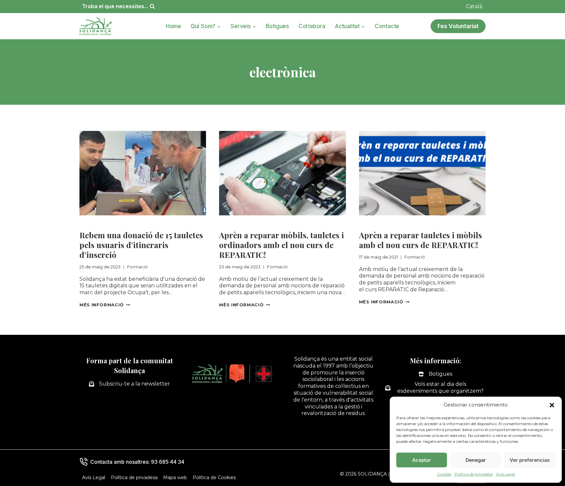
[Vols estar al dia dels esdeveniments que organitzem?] (435, 388)
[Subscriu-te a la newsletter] (129, 384)
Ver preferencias (530, 460)
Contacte (387, 26)
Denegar (476, 460)
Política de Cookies (214, 477)
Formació (92, 224)
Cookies (444, 474)
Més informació (104, 304)
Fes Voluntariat (458, 26)
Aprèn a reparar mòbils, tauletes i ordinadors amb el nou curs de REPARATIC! (281, 245)
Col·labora (312, 26)
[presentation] (142, 173)
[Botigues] (435, 374)
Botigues (277, 26)
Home (173, 26)
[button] (552, 405)
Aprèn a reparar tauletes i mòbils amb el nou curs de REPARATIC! (420, 240)
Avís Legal (505, 474)
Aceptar (421, 460)
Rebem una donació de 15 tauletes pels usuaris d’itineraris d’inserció (141, 245)
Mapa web (175, 477)
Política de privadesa (473, 474)
